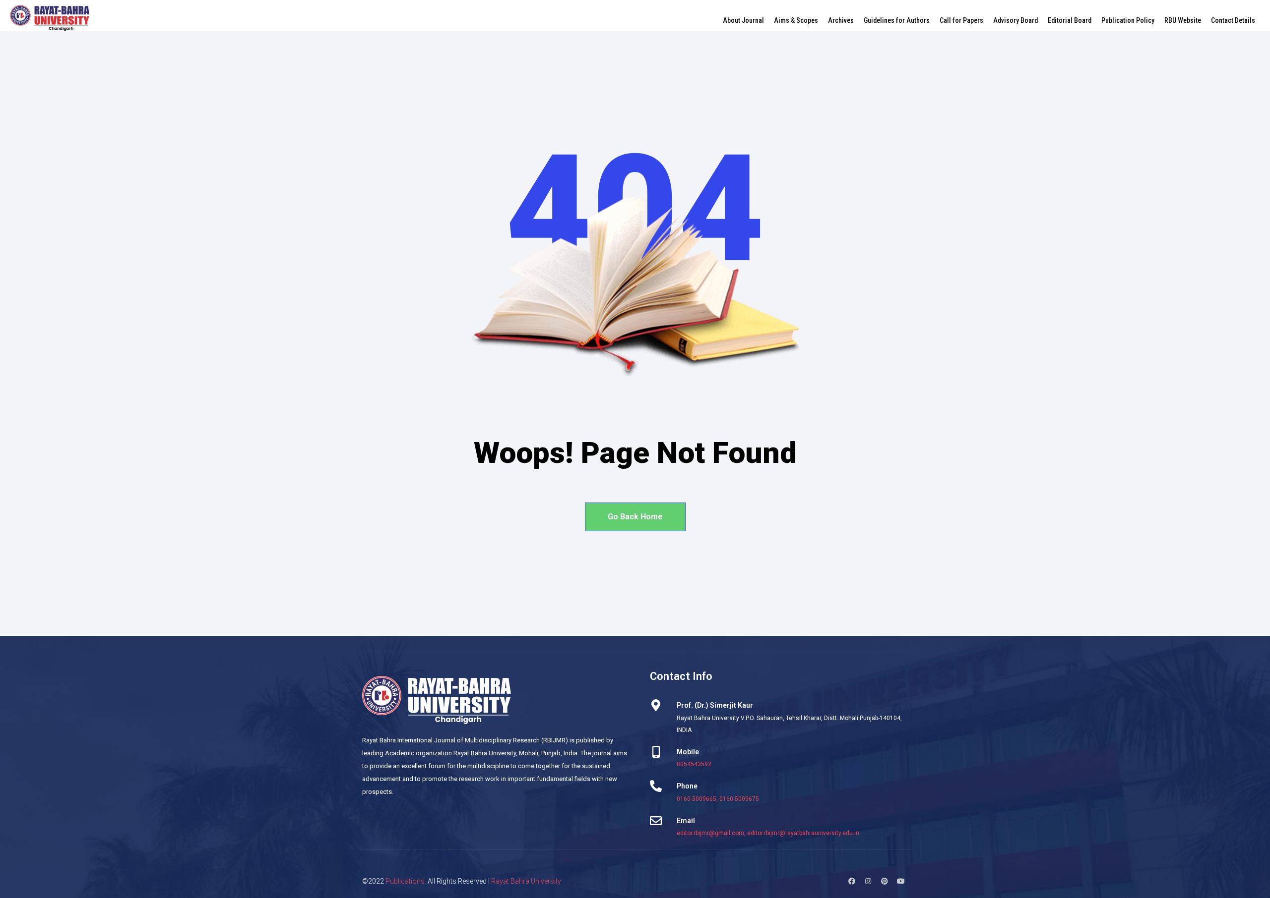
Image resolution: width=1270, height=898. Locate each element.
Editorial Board (1069, 20)
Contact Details (1233, 20)
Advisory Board (1015, 20)
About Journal (743, 20)
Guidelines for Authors (897, 20)
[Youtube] (901, 881)
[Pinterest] (884, 881)
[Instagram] (868, 881)
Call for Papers (961, 20)
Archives (841, 20)
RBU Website (1182, 20)
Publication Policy (1127, 20)
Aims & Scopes (796, 20)
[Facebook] (852, 881)
